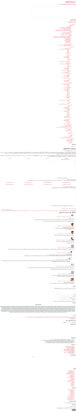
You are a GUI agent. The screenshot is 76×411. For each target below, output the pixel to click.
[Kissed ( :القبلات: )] (74, 307)
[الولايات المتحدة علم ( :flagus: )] (45, 311)
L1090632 (66, 158)
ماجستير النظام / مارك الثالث (66, 83)
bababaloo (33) (68, 347)
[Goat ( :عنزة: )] (62, 310)
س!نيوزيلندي (69, 216)
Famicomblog (72, 391)
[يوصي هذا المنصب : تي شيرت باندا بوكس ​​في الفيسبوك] (2, 209)
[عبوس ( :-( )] (63, 306)
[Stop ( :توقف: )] (57, 308)
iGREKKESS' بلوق (71, 394)
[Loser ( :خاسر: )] (46, 308)
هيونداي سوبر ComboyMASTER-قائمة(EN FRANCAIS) (67, 39)
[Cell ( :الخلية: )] (2, 311)
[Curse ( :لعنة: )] (10, 308)
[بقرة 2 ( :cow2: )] (72, 310)
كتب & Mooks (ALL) (69, 141)
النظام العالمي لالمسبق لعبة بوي (65, 27)
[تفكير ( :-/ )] (26, 306)
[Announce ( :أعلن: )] (8, 311)
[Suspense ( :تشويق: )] (29, 308)
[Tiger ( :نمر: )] (25, 310)
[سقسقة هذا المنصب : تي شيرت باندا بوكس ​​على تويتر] (5, 209)
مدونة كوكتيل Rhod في (70, 397)
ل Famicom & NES (67, 48)
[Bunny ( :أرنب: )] (16, 309)
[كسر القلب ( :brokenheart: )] (61, 311)
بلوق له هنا (24, 155)
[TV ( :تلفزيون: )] (58, 312)
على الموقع (74, 299)
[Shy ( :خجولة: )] (4, 306)
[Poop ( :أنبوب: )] (14, 312)
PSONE (69, 105)
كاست (69, 102)
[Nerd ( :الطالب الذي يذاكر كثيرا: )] (47, 309)
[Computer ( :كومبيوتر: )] (45, 312)
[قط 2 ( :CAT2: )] (11, 309)
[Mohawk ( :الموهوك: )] (52, 309)
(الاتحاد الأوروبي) (66, 56)
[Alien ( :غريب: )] (8, 308)
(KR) (68, 52)
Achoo (47, 342)
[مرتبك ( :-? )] (33, 306)
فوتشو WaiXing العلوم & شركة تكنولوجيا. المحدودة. (62, 29)
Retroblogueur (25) (66, 349)
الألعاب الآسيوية (71, 24)
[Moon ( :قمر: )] (42, 311)
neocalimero (39, 180)
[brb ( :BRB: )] (6, 311)
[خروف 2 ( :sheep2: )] (33, 310)
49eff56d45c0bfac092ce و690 (10, 184)
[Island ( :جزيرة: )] (11, 311)
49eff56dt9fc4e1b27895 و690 (28, 184)
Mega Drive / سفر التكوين (66, 87)
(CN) (68, 65)
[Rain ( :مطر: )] (33, 311)
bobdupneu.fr (72, 390)
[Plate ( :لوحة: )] (74, 311)
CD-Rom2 (68, 129)
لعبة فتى (69, 59)
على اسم (74, 296)
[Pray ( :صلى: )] (24, 308)
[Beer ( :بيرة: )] (21, 310)
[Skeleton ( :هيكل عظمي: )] (18, 309)
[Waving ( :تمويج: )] (59, 308)
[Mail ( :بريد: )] (4, 311)
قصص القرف (72, 393)
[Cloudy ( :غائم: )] (35, 311)
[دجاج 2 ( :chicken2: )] (3, 309)
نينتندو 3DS (68, 71)
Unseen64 (72, 384)
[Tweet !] (75, 10)
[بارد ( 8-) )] (44, 306)
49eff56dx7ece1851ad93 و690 (28, 182)
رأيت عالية (72, 395)
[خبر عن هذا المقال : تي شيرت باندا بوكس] (9, 209)
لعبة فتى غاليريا (71, 375)
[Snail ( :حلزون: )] (28, 310)
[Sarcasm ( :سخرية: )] (26, 307)
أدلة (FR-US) (70, 142)
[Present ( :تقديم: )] (38, 312)
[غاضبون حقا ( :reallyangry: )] (37, 306)
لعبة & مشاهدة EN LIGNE (70, 373)
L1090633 (9, 158)
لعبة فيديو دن (72, 385)
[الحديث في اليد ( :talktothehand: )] (50, 308)
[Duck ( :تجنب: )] (64, 310)
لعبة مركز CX (72, 374)
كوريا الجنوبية (70, 34)
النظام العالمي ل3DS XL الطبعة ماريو (64, 28)
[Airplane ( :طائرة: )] (16, 311)
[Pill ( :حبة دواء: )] (16, 312)
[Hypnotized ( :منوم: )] (38, 307)
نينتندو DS (69, 66)
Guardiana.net (72, 376)
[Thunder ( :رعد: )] (30, 311)
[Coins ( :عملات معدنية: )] (48, 312)
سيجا (71, 82)
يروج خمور (70, 25)
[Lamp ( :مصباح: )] (53, 312)
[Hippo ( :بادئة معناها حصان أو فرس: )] (60, 310)
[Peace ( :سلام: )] (51, 311)
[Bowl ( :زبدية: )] (2, 310)
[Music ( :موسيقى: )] (49, 309)
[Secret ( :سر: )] (65, 308)
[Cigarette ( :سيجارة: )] (11, 312)
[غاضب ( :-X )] (41, 306)
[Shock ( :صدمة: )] (21, 306)
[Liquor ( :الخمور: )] (16, 310)
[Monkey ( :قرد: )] (52, 310)
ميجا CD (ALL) (68, 96)
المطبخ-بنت (72, 378)
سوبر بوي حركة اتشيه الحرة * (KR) (65, 137)
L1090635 (47, 158)
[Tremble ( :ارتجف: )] (26, 308)
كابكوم (57, 210)
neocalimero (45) (67, 346)
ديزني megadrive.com (71, 370)
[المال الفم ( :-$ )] (17, 307)
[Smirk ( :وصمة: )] (58, 307)
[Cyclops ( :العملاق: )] (70, 309)
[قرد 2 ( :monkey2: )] (49, 310)
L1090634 (28, 158)
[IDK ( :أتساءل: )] (51, 307)
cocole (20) (69, 351)
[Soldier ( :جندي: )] (32, 309)
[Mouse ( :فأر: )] (45, 310)
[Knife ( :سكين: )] (21, 312)
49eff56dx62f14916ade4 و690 (47, 182)
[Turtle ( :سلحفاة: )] (23, 310)
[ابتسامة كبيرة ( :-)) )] (71, 306)
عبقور (50, 210)
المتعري (41, 210)
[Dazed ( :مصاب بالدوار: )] (41, 307)
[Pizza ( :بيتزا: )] (8, 310)
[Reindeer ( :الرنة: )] (30, 310)
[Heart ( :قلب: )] (64, 311)
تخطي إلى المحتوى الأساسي (72, 21)
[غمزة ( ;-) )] (52, 306)
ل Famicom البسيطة (71, 372)
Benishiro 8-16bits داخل (70, 389)
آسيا (58, 210)
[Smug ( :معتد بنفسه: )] (20, 307)
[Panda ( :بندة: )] (43, 310)
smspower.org (72, 383)
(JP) (68, 60)
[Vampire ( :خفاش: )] (29, 309)
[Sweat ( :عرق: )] (35, 307)
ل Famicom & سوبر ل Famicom (65, 33)
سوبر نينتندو (68, 55)
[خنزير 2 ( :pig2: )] (39, 310)
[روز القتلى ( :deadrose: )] (55, 311)
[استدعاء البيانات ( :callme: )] (73, 308)
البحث (75, 322)
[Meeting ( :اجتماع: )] (62, 308)
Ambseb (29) (69, 348)
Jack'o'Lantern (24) (66, 350)
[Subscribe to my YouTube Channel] (75, 13)
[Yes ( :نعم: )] (19, 306)
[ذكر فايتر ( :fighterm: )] (56, 309)
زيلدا (16, 210)
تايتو (22, 210)
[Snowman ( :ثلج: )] (35, 309)
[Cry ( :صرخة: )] (57, 306)
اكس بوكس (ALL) (67, 125)
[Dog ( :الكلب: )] (69, 310)
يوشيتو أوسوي (20, 210)
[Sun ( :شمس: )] (38, 311)
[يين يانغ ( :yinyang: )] (48, 311)
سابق (74, 146)
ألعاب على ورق (71, 138)
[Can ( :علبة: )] (72, 311)
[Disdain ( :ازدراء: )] (23, 307)
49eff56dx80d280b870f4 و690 (66, 182)
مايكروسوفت (70, 124)
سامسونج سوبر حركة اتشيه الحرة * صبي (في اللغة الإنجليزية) (61, 37)
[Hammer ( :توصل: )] (24, 312)
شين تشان (32, 210)
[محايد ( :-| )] (55, 306)
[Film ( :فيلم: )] (60, 312)
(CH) (68, 51)
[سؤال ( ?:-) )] (30, 306)
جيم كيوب (68, 73)
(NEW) (68, 95)
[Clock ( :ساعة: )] (56, 312)
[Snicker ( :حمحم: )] (63, 307)
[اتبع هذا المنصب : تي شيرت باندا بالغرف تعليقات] (7, 209)
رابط (43, 210)
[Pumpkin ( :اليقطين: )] (30, 312)
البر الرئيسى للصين (69, 26)
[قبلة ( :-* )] (50, 306)
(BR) (68, 93)
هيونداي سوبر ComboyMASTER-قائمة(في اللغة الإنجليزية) (67, 41)
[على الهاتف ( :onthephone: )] (69, 308)
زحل (69, 99)
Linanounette (69, 266)
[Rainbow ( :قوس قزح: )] (24, 311)
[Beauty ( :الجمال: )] (11, 306)
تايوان (71, 43)
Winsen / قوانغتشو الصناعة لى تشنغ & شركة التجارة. (62, 30)
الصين (54, 210)
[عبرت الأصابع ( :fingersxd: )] (37, 308)
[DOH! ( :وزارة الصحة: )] (41, 308)
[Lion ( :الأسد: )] (55, 310)
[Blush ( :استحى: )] (1, 306)
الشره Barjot (72, 392)
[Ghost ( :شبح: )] (21, 309)
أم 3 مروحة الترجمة (71, 380)
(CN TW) (67, 94)
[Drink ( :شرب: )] (18, 310)
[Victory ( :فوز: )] (13, 308)
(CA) (68, 92)
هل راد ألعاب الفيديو (71, 399)
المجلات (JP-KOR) (69, 139)
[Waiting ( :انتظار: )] (32, 308)
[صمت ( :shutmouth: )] (8, 307)
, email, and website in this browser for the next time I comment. (64, 301)
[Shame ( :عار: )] (2, 307)
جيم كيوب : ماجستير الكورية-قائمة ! (65, 35)
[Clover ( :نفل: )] (33, 312)
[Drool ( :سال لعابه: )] (68, 307)
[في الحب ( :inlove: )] (71, 307)
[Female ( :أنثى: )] (69, 311)
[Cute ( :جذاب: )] (6, 306)
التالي (72, 146)
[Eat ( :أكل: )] (15, 308)
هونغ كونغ (70, 31)
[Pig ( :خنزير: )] (41, 310)
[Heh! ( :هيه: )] (60, 307)
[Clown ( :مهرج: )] (2, 308)
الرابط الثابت (3, 210)
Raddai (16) (70, 353)
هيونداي (71, 135)
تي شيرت (68, 210)
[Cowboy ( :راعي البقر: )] (73, 309)
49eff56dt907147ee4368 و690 (66, 184)
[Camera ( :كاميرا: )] (62, 312)
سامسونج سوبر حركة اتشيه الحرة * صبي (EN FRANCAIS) (61, 36)
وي (69, 78)
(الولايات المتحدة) (66, 57)
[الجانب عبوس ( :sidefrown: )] (45, 307)
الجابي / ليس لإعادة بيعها (65, 70)
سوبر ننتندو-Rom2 (67, 130)
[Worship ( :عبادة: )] (21, 308)
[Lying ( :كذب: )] (43, 308)
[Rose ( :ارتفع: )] (58, 311)
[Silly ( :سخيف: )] (13, 306)
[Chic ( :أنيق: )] (46, 306)
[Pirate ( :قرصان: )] (42, 309)
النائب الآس (61, 210)
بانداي (71, 134)
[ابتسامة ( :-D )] (69, 306)
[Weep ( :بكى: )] (53, 307)
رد (73, 222)
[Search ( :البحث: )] (51, 312)
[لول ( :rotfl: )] (16, 306)
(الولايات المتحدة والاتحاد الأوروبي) (64, 61)
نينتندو (71, 47)
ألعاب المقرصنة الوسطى (70, 381)
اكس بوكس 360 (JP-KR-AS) (66, 126)
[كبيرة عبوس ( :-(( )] (60, 306)
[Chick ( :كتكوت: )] (9, 309)
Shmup (73, 382)
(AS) (68, 112)
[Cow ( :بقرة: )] (74, 310)
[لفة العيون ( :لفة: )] (30, 307)
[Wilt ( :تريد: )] (56, 307)
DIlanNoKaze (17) (66, 352)
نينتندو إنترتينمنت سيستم (66, 32)
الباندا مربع (36, 210)
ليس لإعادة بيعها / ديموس (65, 77)
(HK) (68, 50)
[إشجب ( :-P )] (48, 306)
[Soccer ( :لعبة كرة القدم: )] (36, 312)
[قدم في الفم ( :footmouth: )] (12, 307)
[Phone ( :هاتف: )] (65, 312)
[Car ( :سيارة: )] (14, 311)
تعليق (75, 294)
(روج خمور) (68, 132)
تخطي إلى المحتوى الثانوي (72, 22)
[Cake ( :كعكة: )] (11, 310)
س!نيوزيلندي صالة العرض (70, 398)
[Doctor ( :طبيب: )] (64, 309)
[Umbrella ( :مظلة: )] (27, 311)
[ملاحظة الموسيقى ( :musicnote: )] (20, 311)
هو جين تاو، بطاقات (67, 128)
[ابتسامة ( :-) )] (74, 306)
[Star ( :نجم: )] (40, 311)
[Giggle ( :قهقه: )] (66, 307)
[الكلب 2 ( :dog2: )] (67, 310)
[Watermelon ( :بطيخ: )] (5, 310)
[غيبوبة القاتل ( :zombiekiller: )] (25, 309)
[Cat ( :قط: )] (14, 309)
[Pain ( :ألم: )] (24, 306)
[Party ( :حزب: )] (45, 309)
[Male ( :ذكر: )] (67, 311)
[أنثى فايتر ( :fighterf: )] (60, 309)
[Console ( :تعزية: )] (41, 312)
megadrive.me (72, 379)
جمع (73, 46)
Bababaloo (35, 180)
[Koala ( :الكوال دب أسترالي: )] (57, 310)
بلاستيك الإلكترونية (71, 371)
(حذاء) (68, 58)
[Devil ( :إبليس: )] (67, 309)
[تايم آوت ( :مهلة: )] (54, 308)
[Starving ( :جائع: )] (17, 308)
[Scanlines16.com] (70, 2)
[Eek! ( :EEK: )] (33, 307)
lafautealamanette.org (71, 396)
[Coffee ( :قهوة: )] (13, 310)
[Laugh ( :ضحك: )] (66, 306)
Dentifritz (65, 150)
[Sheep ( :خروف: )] (36, 310)
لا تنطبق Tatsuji (26, 210)
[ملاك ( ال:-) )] (5, 308)
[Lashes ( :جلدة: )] (8, 306)
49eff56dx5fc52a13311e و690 (10, 182)
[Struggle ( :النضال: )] (48, 307)
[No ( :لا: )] (18, 306)
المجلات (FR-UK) (69, 140)
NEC (71, 127)
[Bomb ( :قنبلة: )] (27, 312)
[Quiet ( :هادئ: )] (4, 307)
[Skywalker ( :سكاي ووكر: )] (39, 309)
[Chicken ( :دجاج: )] (6, 309)
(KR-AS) (67, 121)
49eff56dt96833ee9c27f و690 (47, 184)
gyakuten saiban (47, 210)
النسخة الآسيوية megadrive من (67, 45)
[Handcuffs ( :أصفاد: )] (18, 312)
